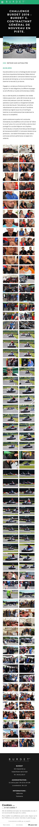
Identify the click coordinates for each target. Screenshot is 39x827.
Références (19, 793)
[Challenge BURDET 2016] (10, 149)
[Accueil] (15, 2)
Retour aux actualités (17, 63)
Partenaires (19, 796)
